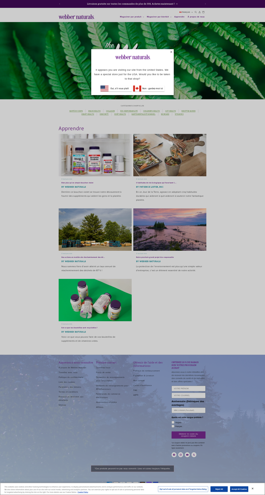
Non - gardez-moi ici (152, 88)
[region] (132, 489)
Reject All (219, 489)
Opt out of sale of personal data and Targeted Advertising (183, 489)
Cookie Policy (83, 492)
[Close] (253, 488)
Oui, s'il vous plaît (119, 88)
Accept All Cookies (239, 489)
